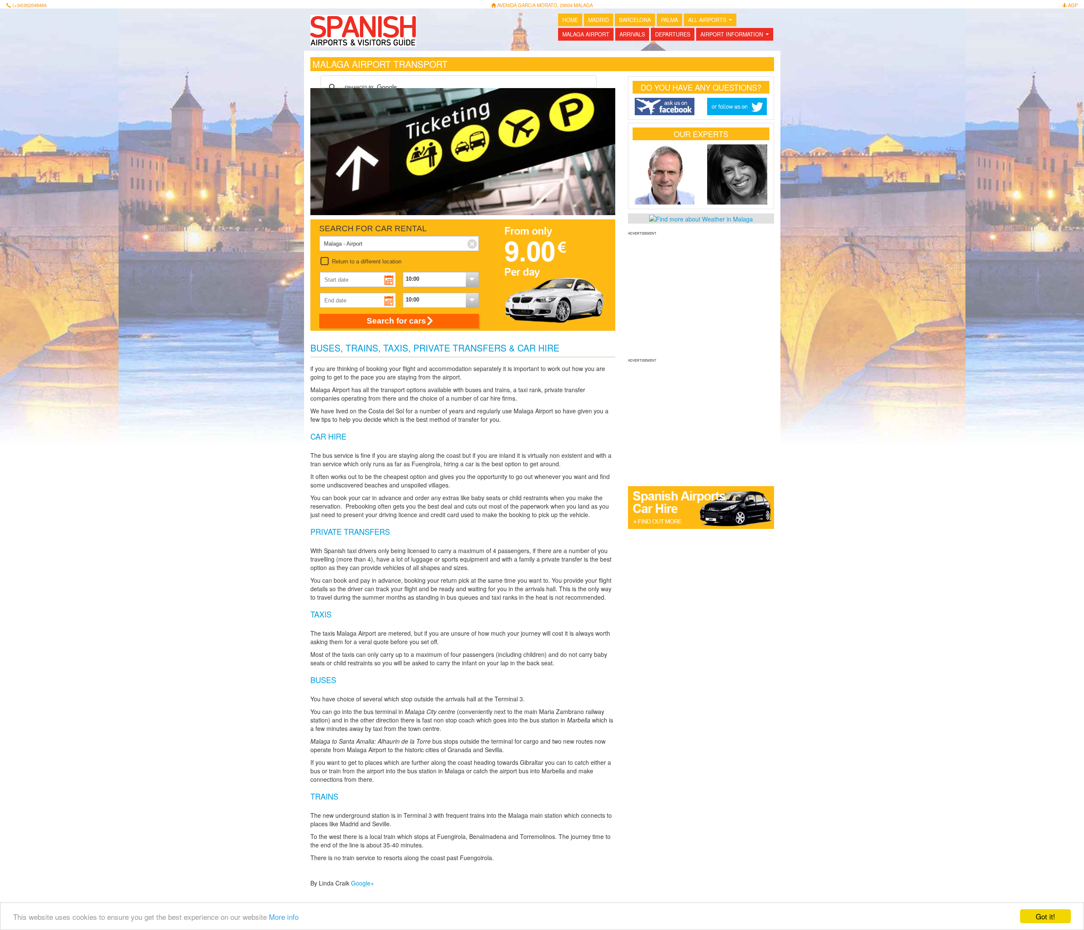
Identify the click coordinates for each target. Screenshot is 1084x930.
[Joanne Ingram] (737, 174)
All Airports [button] (712, 21)
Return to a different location (366, 261)
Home (570, 20)
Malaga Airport (585, 34)
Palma (669, 20)
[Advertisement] (701, 295)
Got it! (1045, 916)
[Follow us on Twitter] (737, 106)
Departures (672, 34)
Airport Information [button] (736, 35)
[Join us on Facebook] (665, 106)
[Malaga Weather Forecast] (701, 218)
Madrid (598, 20)
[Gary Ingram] (665, 174)
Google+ (362, 883)
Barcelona (635, 20)
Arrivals (632, 34)
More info (284, 916)
